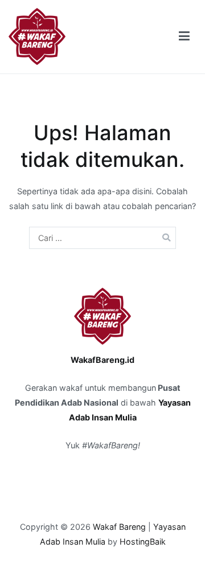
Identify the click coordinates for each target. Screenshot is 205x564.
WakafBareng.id (102, 360)
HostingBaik (143, 541)
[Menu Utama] (184, 36)
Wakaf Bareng (119, 527)
